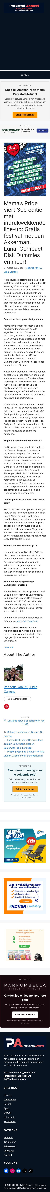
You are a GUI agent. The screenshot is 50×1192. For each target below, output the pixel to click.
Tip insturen (10, 1142)
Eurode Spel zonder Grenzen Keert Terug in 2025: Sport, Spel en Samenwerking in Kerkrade (23, 744)
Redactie (8, 1137)
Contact (8, 1155)
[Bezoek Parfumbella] (25, 986)
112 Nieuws (10, 1121)
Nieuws (35, 732)
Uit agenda (9, 1117)
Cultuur (11, 732)
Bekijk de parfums (25, 1014)
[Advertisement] (25, 45)
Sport (6, 1108)
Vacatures (9, 1150)
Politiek (7, 1104)
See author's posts (17, 699)
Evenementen (23, 732)
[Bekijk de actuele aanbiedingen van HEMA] (25, 724)
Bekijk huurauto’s (25, 789)
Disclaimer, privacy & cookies (32, 1188)
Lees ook (8, 647)
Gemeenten (10, 1099)
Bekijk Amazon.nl (25, 114)
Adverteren (10, 1146)
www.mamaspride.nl (27, 621)
